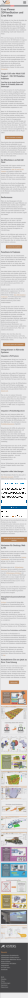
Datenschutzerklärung (16, 516)
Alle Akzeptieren (14, 507)
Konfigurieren (14, 502)
